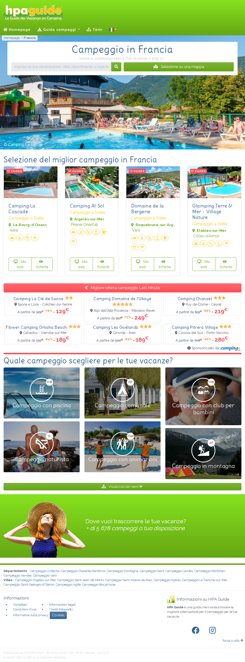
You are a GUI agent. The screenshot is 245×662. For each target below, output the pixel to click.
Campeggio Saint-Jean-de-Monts (80, 580)
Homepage (19, 29)
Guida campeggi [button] (59, 29)
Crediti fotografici (61, 609)
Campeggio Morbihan (209, 571)
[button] (113, 29)
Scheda (42, 267)
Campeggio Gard (152, 571)
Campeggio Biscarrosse (98, 584)
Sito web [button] (22, 264)
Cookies (58, 615)
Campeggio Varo (45, 575)
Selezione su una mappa (182, 66)
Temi (96, 29)
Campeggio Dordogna (122, 571)
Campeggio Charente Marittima (83, 571)
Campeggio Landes (179, 571)
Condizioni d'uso (24, 609)
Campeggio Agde (68, 584)
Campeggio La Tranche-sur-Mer (204, 580)
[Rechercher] (116, 66)
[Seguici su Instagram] (213, 630)
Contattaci (20, 604)
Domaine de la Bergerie (147, 208)
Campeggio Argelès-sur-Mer (35, 580)
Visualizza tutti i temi (124, 486)
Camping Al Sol (87, 206)
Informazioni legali (62, 604)
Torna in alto (230, 640)
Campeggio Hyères (167, 580)
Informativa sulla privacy (30, 615)
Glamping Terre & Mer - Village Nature (212, 211)
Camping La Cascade (22, 208)
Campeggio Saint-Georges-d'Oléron (29, 584)
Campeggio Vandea (18, 575)
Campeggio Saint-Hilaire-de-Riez (128, 580)
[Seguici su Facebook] (196, 630)
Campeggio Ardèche (44, 571)
